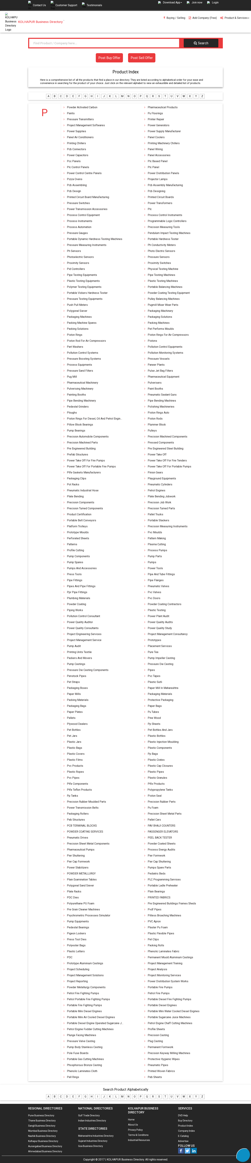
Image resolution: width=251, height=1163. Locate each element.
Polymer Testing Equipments (84, 287)
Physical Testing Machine (163, 269)
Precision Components (80, 502)
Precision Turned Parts (161, 508)
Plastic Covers (76, 753)
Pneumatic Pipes (158, 1065)
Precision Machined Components (167, 436)
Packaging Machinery (160, 310)
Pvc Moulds (155, 532)
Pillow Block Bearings (80, 424)
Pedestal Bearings (78, 927)
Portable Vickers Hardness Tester (87, 293)
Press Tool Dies (76, 939)
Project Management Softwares (86, 125)
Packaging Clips (76, 478)
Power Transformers (160, 203)
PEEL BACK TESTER (160, 837)
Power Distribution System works (168, 981)
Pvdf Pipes (154, 909)
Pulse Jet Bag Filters (160, 370)
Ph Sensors (74, 251)
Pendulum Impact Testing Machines (169, 233)
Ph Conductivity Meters (162, 245)
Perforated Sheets (78, 538)
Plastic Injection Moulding (163, 741)
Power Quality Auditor (80, 622)
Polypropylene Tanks (160, 789)
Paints (71, 113)
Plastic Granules (157, 777)
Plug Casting (155, 1041)
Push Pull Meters (77, 304)
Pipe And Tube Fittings (161, 574)
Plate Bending (75, 496)
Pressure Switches (78, 203)
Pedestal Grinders (78, 406)
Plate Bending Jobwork (162, 496)
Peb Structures (76, 819)
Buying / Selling (175, 17)
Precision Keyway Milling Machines (169, 1053)
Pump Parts (155, 556)
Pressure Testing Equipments (84, 298)
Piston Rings (74, 334)
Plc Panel (153, 167)
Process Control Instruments (165, 215)
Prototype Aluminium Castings (85, 963)
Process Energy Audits (161, 849)
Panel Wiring (155, 149)
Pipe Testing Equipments (82, 275)
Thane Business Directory (42, 1120)
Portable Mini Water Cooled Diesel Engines (173, 1011)
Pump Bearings (76, 430)
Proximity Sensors (78, 263)
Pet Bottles (74, 729)
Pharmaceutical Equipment (163, 376)
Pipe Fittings (74, 580)
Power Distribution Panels (163, 173)
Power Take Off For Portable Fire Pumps (91, 466)
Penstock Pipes (76, 676)
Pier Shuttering (76, 855)
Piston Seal (155, 795)
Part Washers (75, 346)
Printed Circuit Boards (161, 197)
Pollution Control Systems (82, 352)
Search (203, 43)
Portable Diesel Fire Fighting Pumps (169, 999)
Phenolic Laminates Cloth (82, 1071)
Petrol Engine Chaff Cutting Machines (170, 1023)
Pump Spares (75, 562)
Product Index (185, 1125)
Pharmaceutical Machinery (82, 382)
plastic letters (76, 951)
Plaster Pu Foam (158, 927)
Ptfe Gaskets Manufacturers (84, 472)
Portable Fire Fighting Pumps (84, 1005)
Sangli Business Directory (41, 1125)
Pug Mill (72, 376)
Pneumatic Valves (158, 586)
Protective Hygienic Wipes (164, 1059)
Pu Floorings (155, 113)
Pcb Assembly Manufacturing (165, 185)
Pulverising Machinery (80, 388)
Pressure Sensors (159, 257)
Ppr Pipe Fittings (77, 592)
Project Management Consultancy (168, 634)
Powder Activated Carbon (82, 107)
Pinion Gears (155, 472)
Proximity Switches (159, 263)
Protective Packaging (160, 700)
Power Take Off (157, 454)
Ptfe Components (77, 783)
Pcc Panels (74, 161)
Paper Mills (74, 694)
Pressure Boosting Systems (84, 358)
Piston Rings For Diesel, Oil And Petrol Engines (95, 418)
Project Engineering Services (84, 634)
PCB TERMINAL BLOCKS (82, 825)
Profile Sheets (156, 1029)
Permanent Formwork (160, 1047)
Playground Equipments (162, 478)
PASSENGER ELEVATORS (163, 831)
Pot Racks (73, 484)
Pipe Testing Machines (161, 275)
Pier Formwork (156, 855)
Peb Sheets (155, 1077)
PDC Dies (73, 897)
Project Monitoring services (164, 975)
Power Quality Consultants (83, 628)
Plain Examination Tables (82, 879)
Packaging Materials (160, 694)
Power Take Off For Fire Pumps (86, 460)
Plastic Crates (156, 759)
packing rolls (156, 945)
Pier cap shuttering (159, 861)
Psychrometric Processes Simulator (88, 915)
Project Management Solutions (85, 975)
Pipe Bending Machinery (81, 400)
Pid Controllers (76, 269)
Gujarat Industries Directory (92, 1141)
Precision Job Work (159, 502)
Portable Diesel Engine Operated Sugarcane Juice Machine (102, 1023)
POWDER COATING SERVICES (85, 831)
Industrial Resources (139, 1140)
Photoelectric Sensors (80, 257)
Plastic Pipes (156, 771)
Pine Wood (154, 718)
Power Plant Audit (158, 616)
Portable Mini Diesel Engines (84, 1011)
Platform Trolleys (77, 526)
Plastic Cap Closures (160, 765)
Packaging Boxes (77, 688)
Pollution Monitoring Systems (165, 352)
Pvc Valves (154, 592)
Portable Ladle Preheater (163, 885)
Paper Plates (75, 712)
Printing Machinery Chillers (164, 143)
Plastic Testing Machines (163, 281)
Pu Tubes (153, 712)
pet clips (153, 939)
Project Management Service (84, 640)
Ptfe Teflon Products (79, 789)
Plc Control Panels (78, 167)
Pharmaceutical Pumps (80, 849)
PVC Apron (154, 921)
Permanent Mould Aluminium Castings (170, 957)
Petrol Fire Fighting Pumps (83, 993)
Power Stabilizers (77, 867)
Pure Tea (153, 652)
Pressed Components (161, 442)
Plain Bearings (156, 891)
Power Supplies (76, 131)
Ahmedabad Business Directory (45, 1151)
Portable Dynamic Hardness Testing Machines (94, 239)
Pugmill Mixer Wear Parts (163, 304)
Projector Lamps (158, 179)
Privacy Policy (135, 1129)
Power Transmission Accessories (87, 209)
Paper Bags (155, 706)
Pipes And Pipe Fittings (81, 586)
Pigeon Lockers (76, 933)
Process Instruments (79, 221)
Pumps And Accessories (82, 568)
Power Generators (158, 125)
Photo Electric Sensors (161, 251)
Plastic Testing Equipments (83, 281)
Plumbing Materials (78, 598)
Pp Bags (153, 753)
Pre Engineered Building (81, 448)
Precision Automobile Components (88, 436)
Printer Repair (156, 119)
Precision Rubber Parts (162, 801)
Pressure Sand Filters (80, 370)
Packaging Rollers (78, 813)
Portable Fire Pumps (160, 987)
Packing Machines (159, 322)
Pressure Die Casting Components (87, 670)
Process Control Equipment (83, 215)
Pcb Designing (156, 191)
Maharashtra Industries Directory (96, 1135)
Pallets (71, 718)
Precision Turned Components (85, 508)
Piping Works (75, 610)
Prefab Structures (77, 454)
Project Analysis (157, 969)
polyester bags (76, 945)
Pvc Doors (154, 598)
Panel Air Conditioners (80, 137)
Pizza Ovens (74, 179)
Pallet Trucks (155, 514)
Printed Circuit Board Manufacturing (88, 197)
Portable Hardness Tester (163, 239)
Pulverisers (155, 382)
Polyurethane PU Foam (80, 903)
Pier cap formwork (78, 861)
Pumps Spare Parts (159, 867)
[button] (172, 2)
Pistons (152, 340)
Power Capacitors (77, 155)
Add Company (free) (204, 17)
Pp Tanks (72, 795)
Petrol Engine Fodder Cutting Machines (90, 1029)
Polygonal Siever (77, 310)
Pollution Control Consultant (83, 616)
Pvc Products (75, 765)
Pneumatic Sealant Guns (162, 394)
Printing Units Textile (79, 652)
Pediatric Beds (156, 873)
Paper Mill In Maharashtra (163, 688)
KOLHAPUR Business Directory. (126, 1159)
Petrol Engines (156, 490)
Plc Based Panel (158, 161)
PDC (69, 957)
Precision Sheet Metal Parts (165, 813)
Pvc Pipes (73, 777)
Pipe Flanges (156, 580)
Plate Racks (74, 891)
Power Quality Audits (160, 622)
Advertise (183, 1141)
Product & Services (236, 17)
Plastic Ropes (75, 771)
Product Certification (79, 514)
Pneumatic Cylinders (160, 484)
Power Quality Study (160, 628)
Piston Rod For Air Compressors (86, 340)
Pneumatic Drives (77, 837)
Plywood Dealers (77, 724)
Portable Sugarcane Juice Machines (169, 1017)
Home (131, 1119)
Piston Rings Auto (158, 412)
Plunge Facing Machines (81, 1035)
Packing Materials (77, 700)
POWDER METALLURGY (81, 873)
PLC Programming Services (164, 879)
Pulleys (152, 430)
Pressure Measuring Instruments (86, 245)
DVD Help (183, 1115)
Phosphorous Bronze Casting (84, 1065)
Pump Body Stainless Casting (84, 1047)
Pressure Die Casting (160, 664)
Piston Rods (155, 418)
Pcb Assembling (77, 185)
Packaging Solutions (160, 316)
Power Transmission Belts (83, 807)
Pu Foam (153, 807)
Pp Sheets (154, 724)
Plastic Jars (74, 741)
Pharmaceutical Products (163, 107)
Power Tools (155, 568)
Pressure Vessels (159, 358)
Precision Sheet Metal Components (88, 843)
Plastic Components (160, 747)
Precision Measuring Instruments (167, 526)
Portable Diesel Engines (162, 1005)
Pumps (152, 562)
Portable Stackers (158, 520)
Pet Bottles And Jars (160, 729)
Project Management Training (165, 963)
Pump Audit (74, 646)
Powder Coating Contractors (164, 604)
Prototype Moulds (78, 532)
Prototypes (154, 640)
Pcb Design (74, 191)
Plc (150, 209)
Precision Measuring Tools (164, 227)
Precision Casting (158, 1035)
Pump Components (78, 556)
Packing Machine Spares (81, 322)
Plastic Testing (157, 610)
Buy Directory (185, 1120)
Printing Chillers (76, 143)
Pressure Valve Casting (81, 1041)
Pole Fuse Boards (77, 1053)
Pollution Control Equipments (165, 346)
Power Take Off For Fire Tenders (167, 460)
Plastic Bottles (156, 735)
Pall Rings (73, 1077)
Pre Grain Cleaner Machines (83, 909)
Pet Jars (72, 735)
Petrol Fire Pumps (159, 993)
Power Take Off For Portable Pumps (169, 466)
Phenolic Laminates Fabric (163, 951)
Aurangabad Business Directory (45, 1146)
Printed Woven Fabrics (161, 1071)
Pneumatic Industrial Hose (83, 490)
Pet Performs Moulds (161, 328)
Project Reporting (77, 981)
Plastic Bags (74, 747)
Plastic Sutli (155, 682)
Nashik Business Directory (42, 1136)
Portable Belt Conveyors (81, 520)
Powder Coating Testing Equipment (169, 293)
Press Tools (74, 574)
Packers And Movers (79, 658)
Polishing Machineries (161, 406)
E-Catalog (183, 1136)
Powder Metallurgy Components (86, 987)
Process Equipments (79, 364)
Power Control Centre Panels (84, 173)
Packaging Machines (79, 316)
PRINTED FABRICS (159, 897)
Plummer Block (157, 424)
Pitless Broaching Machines (164, 915)
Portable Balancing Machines (165, 287)
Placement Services (160, 646)
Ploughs (72, 412)
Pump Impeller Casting (161, 658)
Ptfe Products (156, 783)
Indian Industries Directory (92, 1120)
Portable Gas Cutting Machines (85, 1059)
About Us (133, 1124)
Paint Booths (155, 388)
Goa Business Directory (90, 1146)
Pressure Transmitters (80, 119)
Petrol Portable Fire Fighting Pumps (88, 999)
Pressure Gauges (77, 233)
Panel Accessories (159, 155)
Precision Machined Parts (82, 442)
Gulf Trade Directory (89, 1115)
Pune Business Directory (41, 1115)
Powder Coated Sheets (162, 843)
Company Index (186, 1130)
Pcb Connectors (76, 149)
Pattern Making (157, 538)
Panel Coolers (156, 137)
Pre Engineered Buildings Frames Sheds (172, 903)
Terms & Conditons (138, 1135)
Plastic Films (75, 759)
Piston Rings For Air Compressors (168, 334)
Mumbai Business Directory (43, 1130)
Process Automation (79, 227)
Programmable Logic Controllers (167, 221)
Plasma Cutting (157, 544)
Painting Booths (76, 394)
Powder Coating (76, 604)
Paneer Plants (156, 364)
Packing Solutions (77, 328)
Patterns (72, 544)
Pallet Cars (154, 819)
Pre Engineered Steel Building (165, 448)
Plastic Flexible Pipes (161, 933)
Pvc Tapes (154, 676)
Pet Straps (73, 682)
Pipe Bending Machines (162, 400)
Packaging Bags (76, 706)
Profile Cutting (75, 550)
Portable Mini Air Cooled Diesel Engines (91, 1017)
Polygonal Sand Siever (80, 885)
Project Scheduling (78, 969)
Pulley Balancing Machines (164, 298)
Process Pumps (157, 550)
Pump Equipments (78, 921)
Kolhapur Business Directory (43, 1141)
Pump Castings (76, 664)
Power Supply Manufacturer (164, 131)
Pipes (151, 670)
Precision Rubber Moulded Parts (86, 801)
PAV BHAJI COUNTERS (161, 825)
